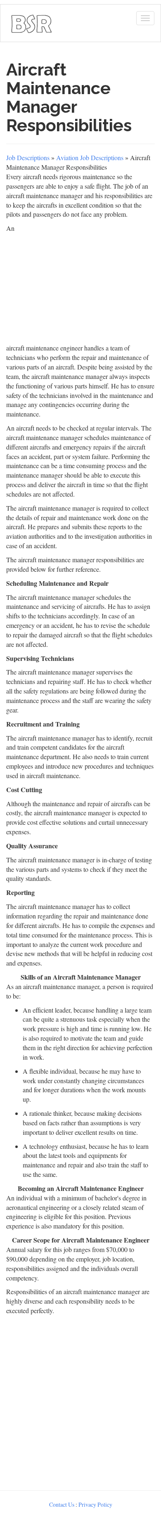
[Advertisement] (80, 1400)
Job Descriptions (28, 157)
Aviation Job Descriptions (89, 157)
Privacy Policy (95, 1504)
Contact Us (61, 1504)
